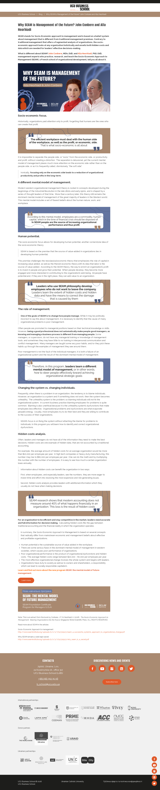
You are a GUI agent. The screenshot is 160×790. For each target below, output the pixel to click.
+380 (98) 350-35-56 (48, 678)
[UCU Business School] (80, 7)
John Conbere (55, 53)
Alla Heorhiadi (85, 53)
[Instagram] (154, 771)
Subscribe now (112, 682)
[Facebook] (154, 759)
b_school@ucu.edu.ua (48, 684)
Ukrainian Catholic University (72, 781)
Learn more (26, 580)
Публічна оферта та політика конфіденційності (122, 781)
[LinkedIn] (154, 777)
